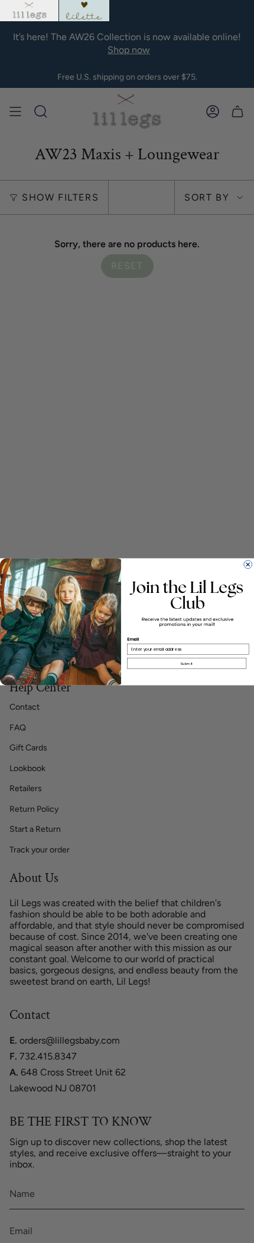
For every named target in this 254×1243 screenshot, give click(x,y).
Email (133, 639)
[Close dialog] (248, 564)
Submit (186, 663)
